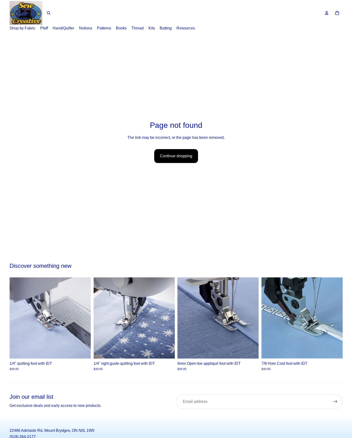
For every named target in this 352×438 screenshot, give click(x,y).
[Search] (48, 13)
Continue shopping (176, 156)
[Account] (326, 13)
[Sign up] (335, 402)
